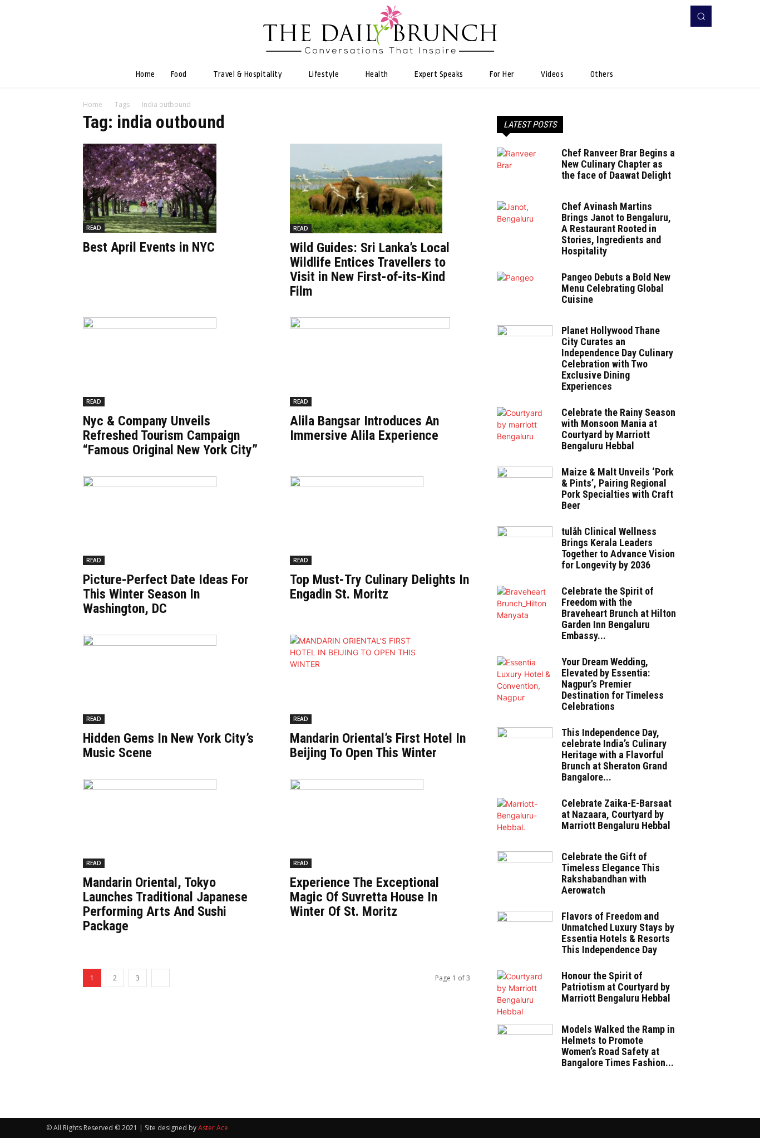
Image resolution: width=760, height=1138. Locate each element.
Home (92, 104)
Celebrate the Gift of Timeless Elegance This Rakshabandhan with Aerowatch (610, 873)
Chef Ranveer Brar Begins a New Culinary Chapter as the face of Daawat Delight (618, 164)
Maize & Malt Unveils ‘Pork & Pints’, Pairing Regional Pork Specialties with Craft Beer (617, 488)
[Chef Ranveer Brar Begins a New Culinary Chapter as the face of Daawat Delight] (524, 167)
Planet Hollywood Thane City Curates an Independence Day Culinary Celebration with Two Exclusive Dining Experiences (617, 358)
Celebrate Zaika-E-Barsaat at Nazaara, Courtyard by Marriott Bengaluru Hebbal (616, 814)
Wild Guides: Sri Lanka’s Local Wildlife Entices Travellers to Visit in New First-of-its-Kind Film (370, 269)
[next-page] (160, 978)
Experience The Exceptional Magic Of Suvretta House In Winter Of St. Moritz (364, 897)
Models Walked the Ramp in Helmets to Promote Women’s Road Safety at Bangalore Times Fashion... (618, 1045)
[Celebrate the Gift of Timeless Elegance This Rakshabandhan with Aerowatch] (524, 870)
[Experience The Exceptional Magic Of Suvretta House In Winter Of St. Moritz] (380, 823)
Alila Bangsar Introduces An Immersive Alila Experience (364, 428)
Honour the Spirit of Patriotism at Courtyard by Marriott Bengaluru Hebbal (615, 987)
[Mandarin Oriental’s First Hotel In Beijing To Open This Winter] (380, 679)
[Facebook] (656, 16)
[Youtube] (671, 16)
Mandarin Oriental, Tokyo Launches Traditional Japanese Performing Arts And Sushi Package (165, 904)
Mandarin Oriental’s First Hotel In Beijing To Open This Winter (378, 745)
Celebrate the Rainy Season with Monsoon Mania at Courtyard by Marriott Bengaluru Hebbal (618, 429)
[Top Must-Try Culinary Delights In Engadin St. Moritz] (380, 520)
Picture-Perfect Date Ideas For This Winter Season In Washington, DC (166, 594)
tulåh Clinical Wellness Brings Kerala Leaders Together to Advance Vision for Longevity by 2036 (618, 548)
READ (93, 228)
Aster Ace (213, 1127)
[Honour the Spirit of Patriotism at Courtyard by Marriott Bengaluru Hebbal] (524, 993)
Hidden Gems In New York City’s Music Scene (168, 745)
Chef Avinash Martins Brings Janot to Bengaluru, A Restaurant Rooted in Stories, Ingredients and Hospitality (616, 228)
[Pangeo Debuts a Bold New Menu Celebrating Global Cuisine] (524, 291)
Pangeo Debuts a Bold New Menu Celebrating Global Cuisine (615, 288)
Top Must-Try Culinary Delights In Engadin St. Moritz (379, 587)
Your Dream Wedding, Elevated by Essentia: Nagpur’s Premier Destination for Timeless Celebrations (612, 684)
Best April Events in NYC (149, 247)
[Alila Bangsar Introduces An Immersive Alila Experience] (380, 361)
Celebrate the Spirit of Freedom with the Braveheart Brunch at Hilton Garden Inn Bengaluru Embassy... (618, 613)
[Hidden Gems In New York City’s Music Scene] (173, 679)
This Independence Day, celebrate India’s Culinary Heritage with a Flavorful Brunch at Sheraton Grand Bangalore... (614, 755)
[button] (701, 16)
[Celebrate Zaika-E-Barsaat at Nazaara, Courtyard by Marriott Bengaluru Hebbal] (524, 817)
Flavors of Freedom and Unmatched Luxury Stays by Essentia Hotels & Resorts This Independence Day (617, 932)
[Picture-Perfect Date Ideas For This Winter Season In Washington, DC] (173, 520)
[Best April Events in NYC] (173, 188)
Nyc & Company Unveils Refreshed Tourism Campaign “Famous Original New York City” (170, 435)
